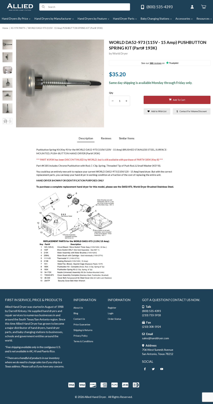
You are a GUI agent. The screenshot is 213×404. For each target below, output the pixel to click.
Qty (111, 93)
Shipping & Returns (82, 330)
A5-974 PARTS (18, 28)
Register (112, 307)
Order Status (114, 319)
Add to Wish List (158, 111)
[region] (7, 84)
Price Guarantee (81, 324)
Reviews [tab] (106, 138)
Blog (75, 313)
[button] (7, 45)
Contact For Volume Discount (193, 111)
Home (5, 28)
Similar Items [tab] (126, 138)
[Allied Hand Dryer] (20, 6)
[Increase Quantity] (126, 101)
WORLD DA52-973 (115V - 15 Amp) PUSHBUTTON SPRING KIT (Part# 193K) (65, 28)
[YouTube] (162, 369)
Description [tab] (86, 138)
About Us (78, 307)
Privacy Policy (80, 335)
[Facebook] (145, 369)
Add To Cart (179, 100)
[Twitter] (153, 369)
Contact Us (79, 319)
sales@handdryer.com (155, 338)
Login (110, 313)
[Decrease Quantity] (112, 101)
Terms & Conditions (83, 341)
